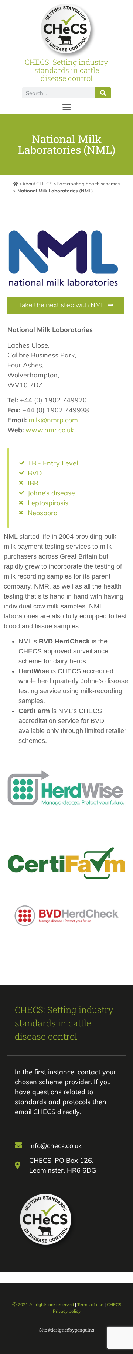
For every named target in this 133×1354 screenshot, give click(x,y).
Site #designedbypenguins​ (66, 1330)
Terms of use (90, 1304)
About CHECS (37, 183)
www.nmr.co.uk (50, 430)
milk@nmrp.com (54, 420)
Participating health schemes (88, 183)
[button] (66, 107)
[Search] (103, 92)
